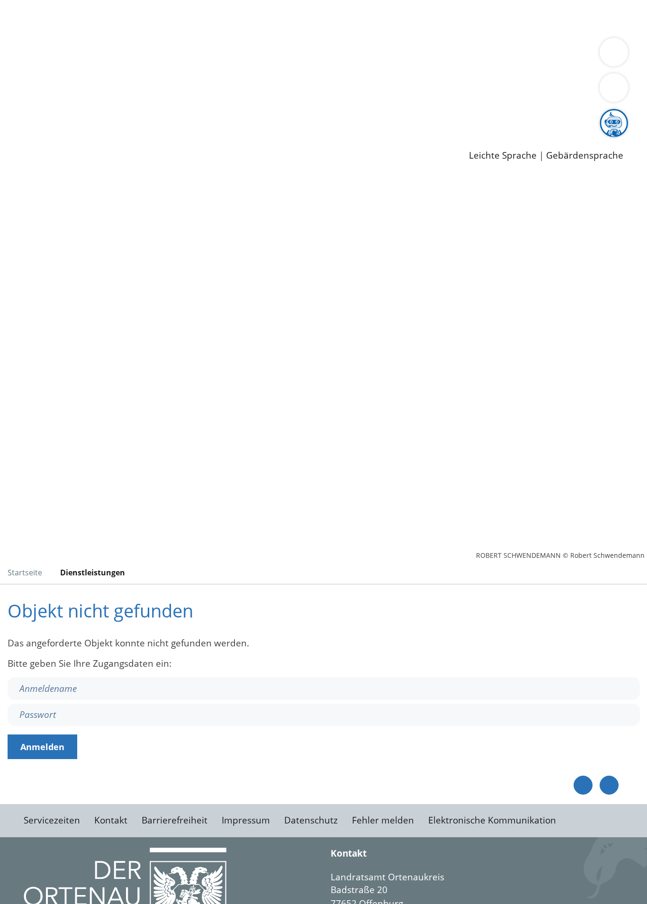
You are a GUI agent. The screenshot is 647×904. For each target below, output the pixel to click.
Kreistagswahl (227, 91)
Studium (230, 116)
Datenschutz (311, 820)
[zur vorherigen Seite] (583, 785)
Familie (225, 18)
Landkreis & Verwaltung (50, 43)
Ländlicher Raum (380, 55)
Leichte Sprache (503, 155)
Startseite (25, 572)
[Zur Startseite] (83, 253)
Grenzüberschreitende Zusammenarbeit (286, 67)
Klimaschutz (444, 55)
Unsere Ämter (30, 31)
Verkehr (191, 18)
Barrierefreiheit (174, 820)
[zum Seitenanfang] (609, 785)
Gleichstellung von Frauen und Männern (112, 67)
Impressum (246, 820)
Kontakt (110, 820)
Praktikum (272, 116)
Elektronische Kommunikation (492, 820)
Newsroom (23, 128)
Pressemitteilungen (67, 140)
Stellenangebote (60, 116)
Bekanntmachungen (563, 55)
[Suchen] (614, 87)
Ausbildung (186, 116)
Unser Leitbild (403, 116)
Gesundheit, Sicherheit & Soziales (174, 55)
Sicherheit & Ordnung (391, 18)
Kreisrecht (174, 91)
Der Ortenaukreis (63, 55)
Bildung (263, 55)
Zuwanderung (311, 55)
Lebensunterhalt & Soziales (114, 18)
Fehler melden (383, 820)
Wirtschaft (461, 18)
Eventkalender (129, 116)
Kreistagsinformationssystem (88, 91)
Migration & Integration (292, 18)
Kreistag (17, 79)
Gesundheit (510, 18)
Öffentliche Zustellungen (163, 140)
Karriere (17, 104)
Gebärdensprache (584, 155)
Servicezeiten (52, 820)
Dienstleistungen (36, 6)
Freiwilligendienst (334, 116)
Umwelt (554, 18)
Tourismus (495, 55)
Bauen (40, 18)
